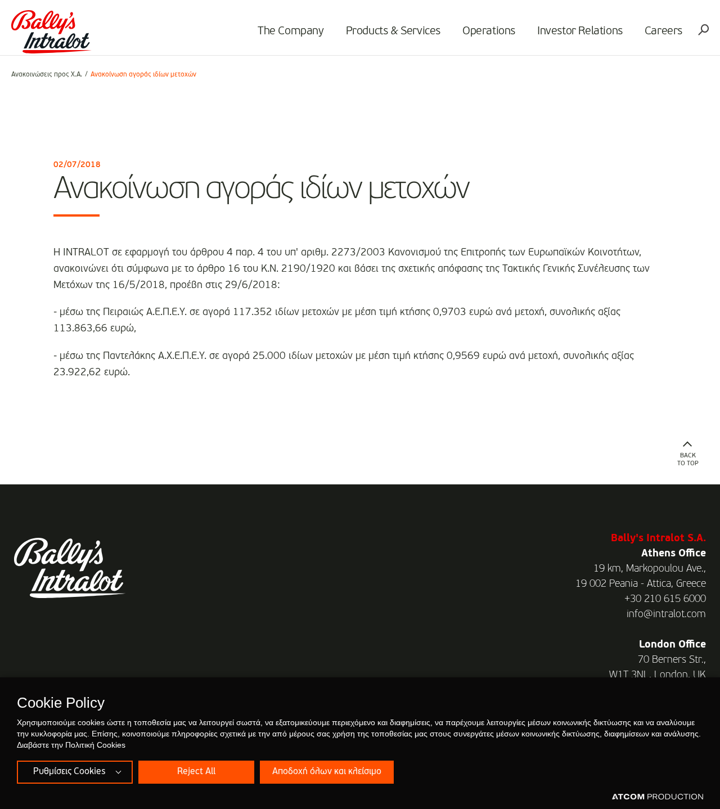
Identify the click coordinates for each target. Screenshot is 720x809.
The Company (291, 31)
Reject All (196, 771)
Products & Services (393, 31)
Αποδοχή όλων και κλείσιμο (326, 771)
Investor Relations (580, 31)
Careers (663, 31)
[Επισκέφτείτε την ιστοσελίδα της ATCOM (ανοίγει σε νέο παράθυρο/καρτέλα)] (657, 797)
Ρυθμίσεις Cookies (69, 771)
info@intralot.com (666, 614)
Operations (488, 31)
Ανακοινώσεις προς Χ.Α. (46, 74)
